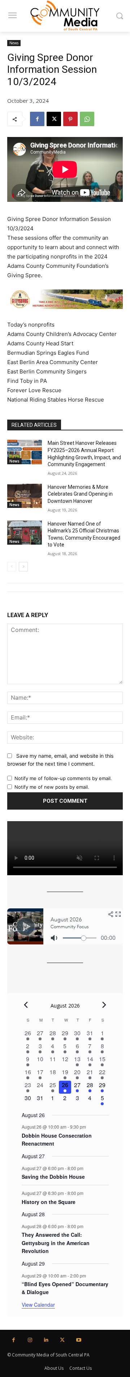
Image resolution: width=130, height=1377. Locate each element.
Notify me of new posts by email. (51, 787)
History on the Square (48, 1201)
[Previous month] (26, 1004)
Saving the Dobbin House (53, 1176)
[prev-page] (11, 566)
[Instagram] (29, 1340)
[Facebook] (37, 119)
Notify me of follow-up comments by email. (63, 778)
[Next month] (104, 1004)
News (13, 42)
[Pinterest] (70, 119)
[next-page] (23, 566)
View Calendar (38, 1304)
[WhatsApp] (87, 119)
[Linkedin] (46, 1340)
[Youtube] (78, 1340)
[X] (54, 119)
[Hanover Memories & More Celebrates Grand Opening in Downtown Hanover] (24, 496)
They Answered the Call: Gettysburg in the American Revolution (56, 1242)
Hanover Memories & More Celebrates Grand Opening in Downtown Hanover (80, 494)
